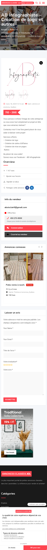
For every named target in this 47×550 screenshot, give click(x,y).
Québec (13, 107)
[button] (39, 247)
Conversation (17, 228)
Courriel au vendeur (18, 234)
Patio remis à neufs (15, 285)
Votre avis (8, 370)
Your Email (8, 339)
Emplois (4, 503)
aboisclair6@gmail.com (16, 207)
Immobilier (5, 507)
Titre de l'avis (9, 350)
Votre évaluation (10, 362)
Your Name (8, 328)
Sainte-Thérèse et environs (18, 292)
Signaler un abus (13, 182)
